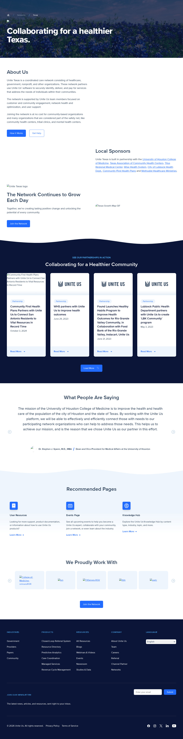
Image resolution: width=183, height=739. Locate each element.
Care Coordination (51, 658)
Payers (10, 652)
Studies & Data (83, 669)
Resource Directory (51, 646)
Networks (21, 15)
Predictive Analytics (51, 652)
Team (114, 646)
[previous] (10, 432)
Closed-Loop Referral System (56, 641)
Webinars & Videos (85, 652)
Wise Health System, (135, 167)
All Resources (83, 641)
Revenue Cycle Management (56, 669)
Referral (115, 658)
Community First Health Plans (119, 170)
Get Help (36, 133)
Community (12, 658)
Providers (11, 646)
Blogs (79, 646)
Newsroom (81, 664)
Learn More (17, 534)
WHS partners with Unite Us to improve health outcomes (69, 310)
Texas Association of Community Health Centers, (137, 163)
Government (13, 641)
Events (79, 658)
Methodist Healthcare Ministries (159, 170)
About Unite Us (119, 641)
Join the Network (18, 223)
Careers (115, 652)
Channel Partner (119, 664)
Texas (35, 15)
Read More (17, 351)
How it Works (16, 133)
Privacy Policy (52, 725)
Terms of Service (70, 725)
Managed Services (51, 664)
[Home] (8, 15)
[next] (173, 432)
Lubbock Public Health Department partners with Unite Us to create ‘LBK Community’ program (155, 314)
